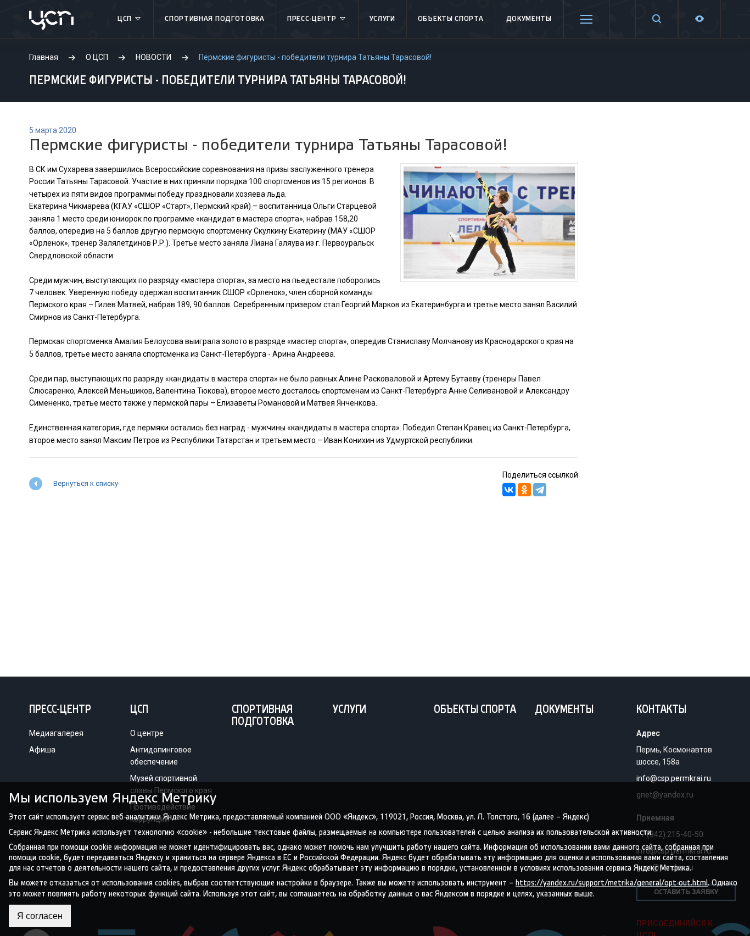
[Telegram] (539, 489)
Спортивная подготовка (215, 19)
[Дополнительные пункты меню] (586, 19)
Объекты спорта (451, 19)
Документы (529, 19)
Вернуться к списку (85, 483)
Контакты (661, 710)
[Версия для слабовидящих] (699, 19)
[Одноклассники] (524, 489)
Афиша (42, 749)
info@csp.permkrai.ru (673, 778)
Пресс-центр (312, 19)
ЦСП (124, 19)
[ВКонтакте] (509, 489)
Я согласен (40, 916)
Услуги (382, 19)
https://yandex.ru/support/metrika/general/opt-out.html (612, 883)
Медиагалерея (56, 733)
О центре (147, 733)
